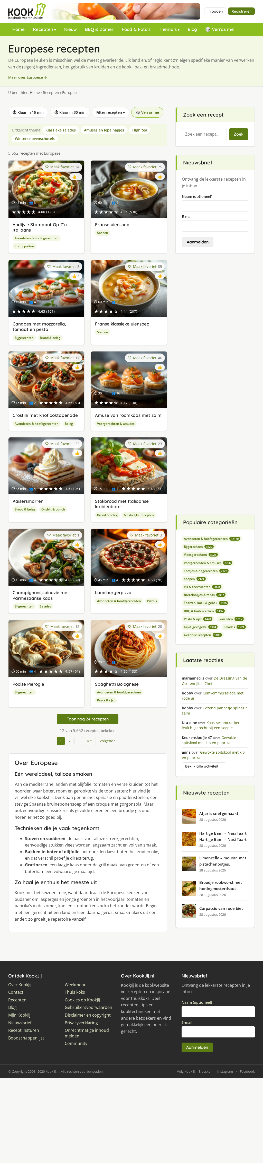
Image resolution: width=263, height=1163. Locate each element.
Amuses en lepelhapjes (104, 130)
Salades (45, 606)
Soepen (102, 233)
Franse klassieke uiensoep (122, 324)
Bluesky (204, 1071)
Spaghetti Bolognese (117, 684)
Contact (15, 992)
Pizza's (152, 601)
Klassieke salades (60, 130)
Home (18, 29)
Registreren (241, 11)
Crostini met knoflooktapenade (45, 415)
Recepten (43, 29)
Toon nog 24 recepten (88, 718)
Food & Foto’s (136, 29)
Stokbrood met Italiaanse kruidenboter (122, 503)
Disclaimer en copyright (88, 1015)
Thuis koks (75, 992)
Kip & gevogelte (200, 627)
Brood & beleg (50, 338)
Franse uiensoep (112, 224)
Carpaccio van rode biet (221, 908)
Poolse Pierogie (28, 684)
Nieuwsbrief (19, 1023)
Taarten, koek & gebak (205, 603)
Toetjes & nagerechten (205, 571)
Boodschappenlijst (26, 1038)
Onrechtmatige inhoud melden (87, 1033)
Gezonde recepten (202, 635)
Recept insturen (23, 1030)
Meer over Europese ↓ (28, 77)
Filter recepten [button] (110, 112)
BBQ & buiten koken (203, 611)
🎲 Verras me (219, 29)
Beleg (69, 423)
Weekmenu (76, 985)
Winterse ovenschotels (35, 138)
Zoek (238, 134)
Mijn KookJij (19, 1015)
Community (76, 1043)
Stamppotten (24, 246)
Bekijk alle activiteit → (204, 766)
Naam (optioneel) (197, 196)
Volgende (108, 740)
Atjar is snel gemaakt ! (219, 813)
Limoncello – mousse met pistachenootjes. (222, 861)
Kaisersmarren (28, 501)
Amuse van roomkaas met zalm (128, 415)
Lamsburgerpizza (113, 592)
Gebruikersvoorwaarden (88, 1007)
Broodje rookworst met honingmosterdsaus (220, 885)
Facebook (247, 1071)
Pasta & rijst (106, 700)
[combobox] (204, 134)
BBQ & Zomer (99, 29)
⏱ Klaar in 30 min (70, 112)
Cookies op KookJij (82, 1000)
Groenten (230, 619)
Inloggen (215, 11)
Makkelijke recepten (139, 515)
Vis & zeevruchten (202, 587)
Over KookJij (19, 985)
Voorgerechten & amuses (116, 423)
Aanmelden (198, 241)
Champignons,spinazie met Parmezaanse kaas (41, 595)
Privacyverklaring (81, 1023)
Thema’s (168, 29)
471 (90, 740)
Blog (192, 29)
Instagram (225, 1071)
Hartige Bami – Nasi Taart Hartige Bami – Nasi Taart (223, 836)
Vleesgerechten (200, 554)
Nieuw (70, 29)
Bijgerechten (24, 338)
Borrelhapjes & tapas (204, 595)
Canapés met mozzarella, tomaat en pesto (39, 326)
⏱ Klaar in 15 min (28, 112)
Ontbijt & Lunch (53, 509)
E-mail (187, 216)
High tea (139, 130)
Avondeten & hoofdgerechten (37, 238)
